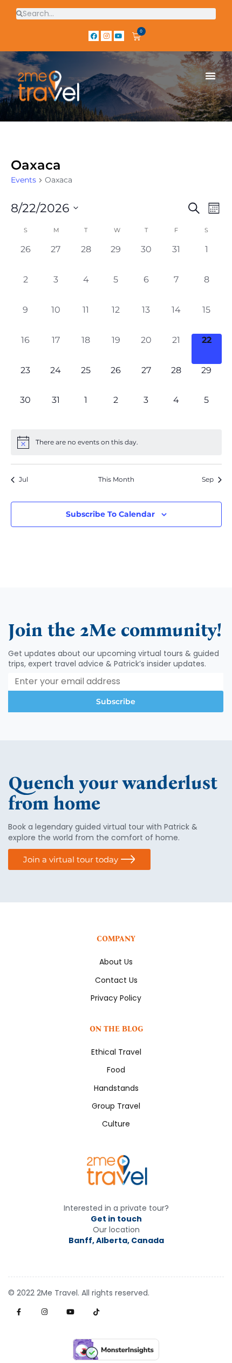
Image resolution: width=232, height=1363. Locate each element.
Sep (208, 479)
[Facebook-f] (18, 1311)
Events (23, 180)
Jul (23, 479)
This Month (116, 479)
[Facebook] (93, 36)
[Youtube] (119, 36)
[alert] (116, 442)
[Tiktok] (96, 1311)
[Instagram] (106, 36)
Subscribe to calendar (110, 514)
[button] (210, 76)
